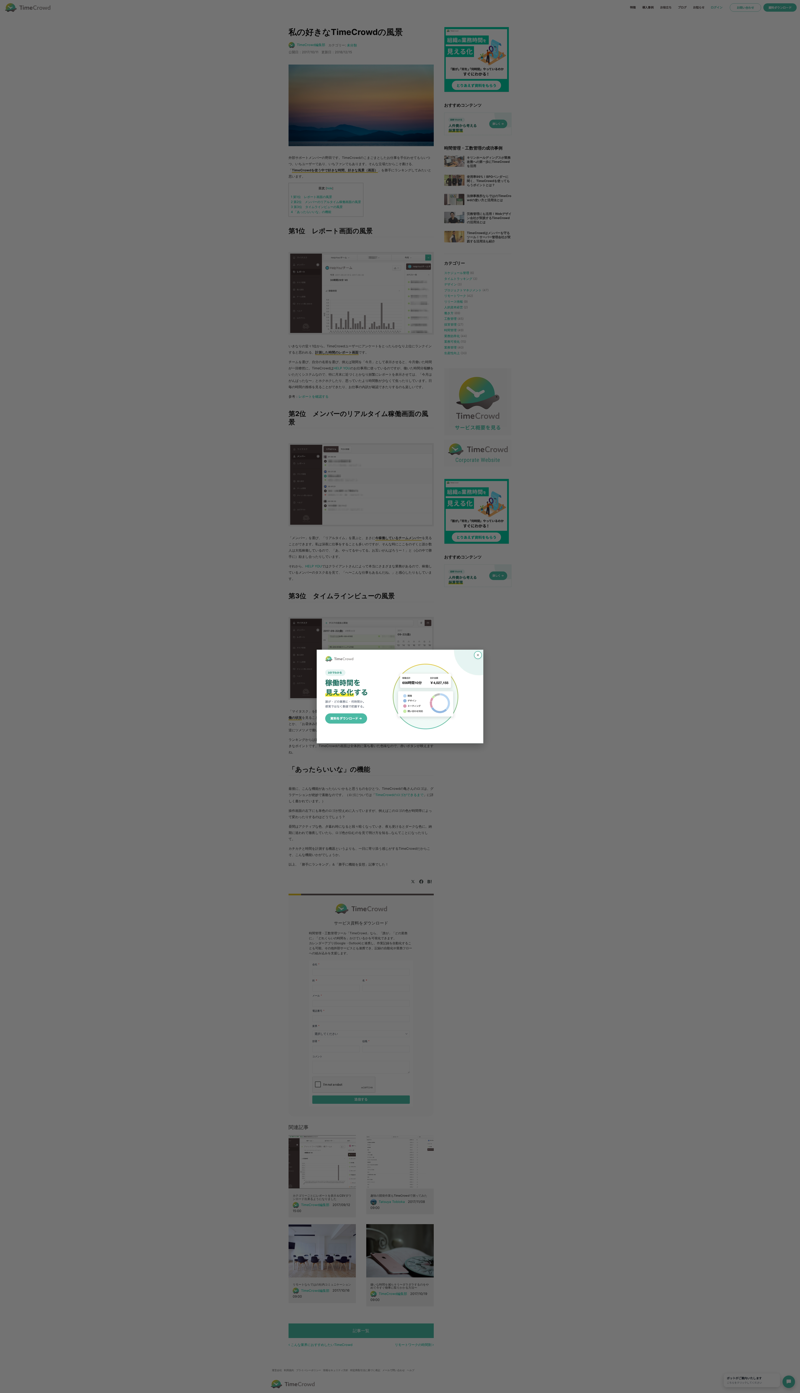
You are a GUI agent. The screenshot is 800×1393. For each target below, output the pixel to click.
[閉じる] (478, 655)
